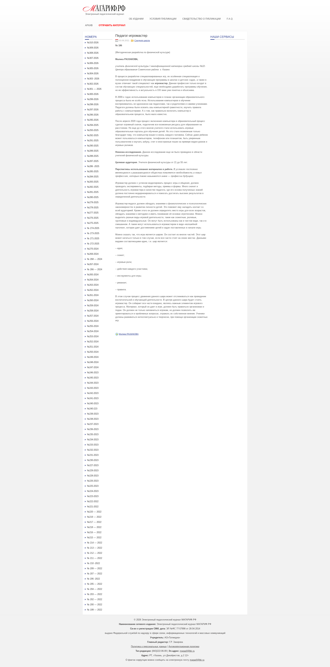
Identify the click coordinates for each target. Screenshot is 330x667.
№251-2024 (92, 346)
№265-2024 (92, 274)
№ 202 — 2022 (94, 599)
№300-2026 (92, 94)
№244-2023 (92, 383)
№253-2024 (92, 336)
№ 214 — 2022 (94, 542)
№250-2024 (92, 352)
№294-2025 (92, 125)
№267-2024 (92, 264)
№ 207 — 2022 (94, 573)
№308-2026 (92, 53)
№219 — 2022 (94, 517)
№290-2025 (92, 145)
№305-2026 (92, 68)
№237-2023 (92, 424)
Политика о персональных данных (149, 646)
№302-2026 (92, 83)
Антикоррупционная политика (184, 646)
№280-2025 (92, 197)
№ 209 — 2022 (94, 568)
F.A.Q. (230, 19)
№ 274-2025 (93, 228)
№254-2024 (92, 331)
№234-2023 (92, 439)
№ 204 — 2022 (94, 589)
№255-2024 (92, 326)
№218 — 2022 (94, 527)
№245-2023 (92, 377)
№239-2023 (92, 413)
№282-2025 (92, 187)
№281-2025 (92, 192)
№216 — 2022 (94, 532)
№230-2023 (92, 460)
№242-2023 (92, 393)
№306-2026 (92, 63)
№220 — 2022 (94, 511)
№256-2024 (92, 321)
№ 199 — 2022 (94, 609)
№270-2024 (92, 248)
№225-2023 (92, 486)
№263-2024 (92, 285)
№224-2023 (92, 491)
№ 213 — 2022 (94, 548)
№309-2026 (92, 47)
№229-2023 (92, 470)
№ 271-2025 (93, 238)
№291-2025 (92, 140)
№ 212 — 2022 (94, 553)
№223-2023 (92, 496)
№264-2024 (92, 279)
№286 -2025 (93, 166)
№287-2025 (92, 161)
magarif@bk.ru (187, 651)
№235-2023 (92, 434)
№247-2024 (92, 367)
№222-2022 (92, 501)
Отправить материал (112, 25)
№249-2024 (92, 357)
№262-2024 (92, 290)
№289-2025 (92, 151)
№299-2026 (92, 99)
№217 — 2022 (94, 522)
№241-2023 (92, 398)
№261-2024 (92, 295)
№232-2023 (92, 450)
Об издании (136, 19)
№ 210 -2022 (93, 563)
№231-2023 (92, 455)
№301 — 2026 (94, 89)
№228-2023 (92, 475)
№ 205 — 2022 (94, 584)
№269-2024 (92, 254)
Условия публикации (163, 19)
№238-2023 (92, 419)
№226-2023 (92, 480)
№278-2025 (92, 207)
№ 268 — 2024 (94, 259)
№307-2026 (92, 58)
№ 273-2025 (93, 233)
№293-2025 (92, 130)
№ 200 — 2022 (94, 604)
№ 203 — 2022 (94, 594)
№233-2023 (92, 444)
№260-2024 (92, 300)
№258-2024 (92, 310)
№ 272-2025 (93, 243)
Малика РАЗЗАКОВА (129, 334)
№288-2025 (92, 156)
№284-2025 (92, 176)
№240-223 (92, 408)
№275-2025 (92, 223)
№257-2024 (92, 316)
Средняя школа (142, 40)
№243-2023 (92, 388)
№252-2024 (92, 341)
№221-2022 (92, 506)
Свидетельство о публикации (201, 19)
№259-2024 (92, 305)
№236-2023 (92, 429)
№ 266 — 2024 (94, 269)
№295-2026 (92, 120)
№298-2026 (92, 104)
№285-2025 (92, 171)
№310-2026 (92, 42)
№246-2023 (92, 372)
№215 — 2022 (94, 537)
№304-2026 (92, 73)
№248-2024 (92, 362)
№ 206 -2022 (93, 578)
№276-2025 (92, 218)
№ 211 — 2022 (94, 558)
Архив (89, 25)
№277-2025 (92, 212)
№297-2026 (92, 109)
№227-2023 (92, 465)
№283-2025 (92, 181)
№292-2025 (92, 135)
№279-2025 (92, 202)
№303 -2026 (93, 78)
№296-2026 (92, 114)
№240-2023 (92, 403)
